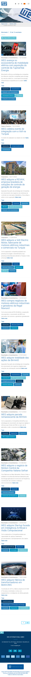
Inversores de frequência (9, 495)
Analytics (19, 381)
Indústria (15, 264)
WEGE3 (4, 206)
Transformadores (7, 601)
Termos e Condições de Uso (10, 673)
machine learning (7, 384)
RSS (19, 673)
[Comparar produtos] (18, 3)
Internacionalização (8, 492)
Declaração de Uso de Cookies (21, 671)
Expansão (25, 374)
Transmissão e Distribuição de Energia (13, 604)
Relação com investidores (10, 92)
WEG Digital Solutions (18, 378)
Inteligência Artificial (8, 381)
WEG (3, 3)
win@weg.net (17, 645)
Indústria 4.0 (6, 378)
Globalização (6, 149)
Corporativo (4, 177)
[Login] (15, 3)
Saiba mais (18, 197)
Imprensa (19, 95)
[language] (25, 3)
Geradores (5, 328)
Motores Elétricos (7, 267)
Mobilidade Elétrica (7, 95)
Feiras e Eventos (6, 126)
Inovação (14, 550)
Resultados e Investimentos (9, 58)
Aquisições (5, 89)
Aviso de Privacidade (6, 671)
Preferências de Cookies (17, 666)
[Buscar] (21, 3)
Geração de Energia (15, 206)
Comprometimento (17, 146)
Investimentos (16, 89)
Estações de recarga (8, 99)
